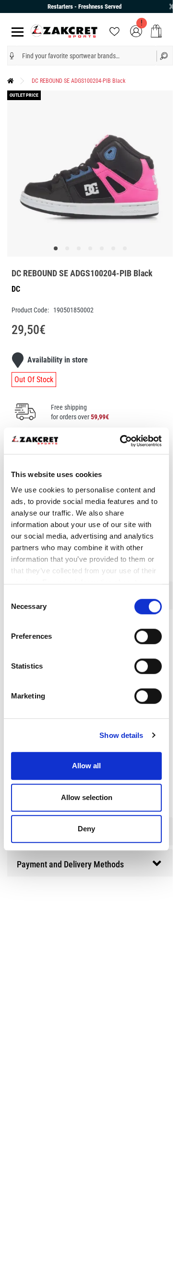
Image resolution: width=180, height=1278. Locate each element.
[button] (12, 56)
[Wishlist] (114, 30)
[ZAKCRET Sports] (64, 30)
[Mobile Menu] (15, 31)
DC (16, 289)
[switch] (148, 636)
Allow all (86, 766)
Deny (86, 829)
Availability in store (57, 359)
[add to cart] (156, 31)
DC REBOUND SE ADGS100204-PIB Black (78, 80)
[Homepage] (10, 80)
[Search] (164, 55)
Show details (121, 735)
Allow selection (86, 797)
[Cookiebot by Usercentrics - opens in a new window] (122, 441)
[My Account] (136, 30)
